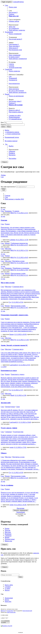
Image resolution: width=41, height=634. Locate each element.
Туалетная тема (18, 432)
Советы (11, 64)
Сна (10, 76)
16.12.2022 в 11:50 (22, 240)
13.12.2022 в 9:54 (17, 302)
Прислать (8, 601)
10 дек (3, 481)
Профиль (12, 153)
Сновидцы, (8, 69)
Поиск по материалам (16, 96)
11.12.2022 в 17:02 (20, 447)
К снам (14, 57)
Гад (10, 302)
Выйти (11, 146)
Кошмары (8, 211)
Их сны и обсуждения (16, 90)
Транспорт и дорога (17, 374)
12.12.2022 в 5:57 (17, 390)
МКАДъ (13, 213)
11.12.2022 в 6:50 (17, 472)
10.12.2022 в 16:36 (20, 505)
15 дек (3, 254)
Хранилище (9, 598)
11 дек (3, 399)
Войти (3, 126)
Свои (18, 406)
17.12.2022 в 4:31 (22, 213)
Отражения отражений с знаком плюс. (14, 315)
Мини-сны (8, 541)
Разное (7, 94)
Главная (7, 195)
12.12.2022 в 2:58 (20, 395)
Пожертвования (14, 117)
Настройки (12, 158)
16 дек (3, 216)
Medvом (3, 610)
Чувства (7, 530)
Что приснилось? (8, 187)
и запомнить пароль (12, 132)
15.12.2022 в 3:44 (22, 263)
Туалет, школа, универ (9, 428)
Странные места (17, 286)
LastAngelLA (13, 365)
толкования (14, 55)
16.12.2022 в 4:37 (22, 245)
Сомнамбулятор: (18, 2)
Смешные (8, 432)
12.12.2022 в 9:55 (24, 365)
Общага (3, 453)
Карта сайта (9, 585)
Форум (7, 590)
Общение (12, 151)
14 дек (3, 266)
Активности (13, 80)
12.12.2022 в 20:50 (20, 334)
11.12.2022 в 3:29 (22, 478)
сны (12, 26)
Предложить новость (16, 112)
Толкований (13, 78)
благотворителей (27, 610)
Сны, (6, 5)
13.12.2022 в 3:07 (22, 307)
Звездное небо (6, 403)
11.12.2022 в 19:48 (25, 422)
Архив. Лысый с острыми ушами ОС (14, 345)
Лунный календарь (15, 67)
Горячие (11, 14)
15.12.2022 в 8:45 (22, 257)
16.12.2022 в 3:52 (22, 250)
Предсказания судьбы (18, 273)
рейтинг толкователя (18, 58)
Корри (11, 334)
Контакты (12, 155)
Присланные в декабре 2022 (14, 199)
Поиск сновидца (14, 71)
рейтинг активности (17, 92)
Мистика (8, 248)
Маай (12, 395)
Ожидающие (14, 44)
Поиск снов (13, 7)
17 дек (3, 209)
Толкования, (9, 32)
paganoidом (10, 610)
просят (13, 48)
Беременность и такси (9, 370)
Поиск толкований (15, 34)
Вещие (7, 243)
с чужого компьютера (12, 134)
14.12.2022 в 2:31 (22, 275)
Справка (8, 586)
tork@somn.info (11, 612)
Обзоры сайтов (14, 21)
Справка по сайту (15, 115)
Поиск (7, 600)
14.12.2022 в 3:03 (22, 270)
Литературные (10, 406)
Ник (2, 122)
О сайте (7, 588)
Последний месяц (15, 39)
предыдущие (20, 510)
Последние (13, 12)
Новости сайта (14, 110)
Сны (6, 197)
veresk (11, 447)
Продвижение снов (15, 50)
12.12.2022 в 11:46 (22, 340)
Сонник (11, 66)
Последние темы (15, 101)
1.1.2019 (3, 367)
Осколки (4, 220)
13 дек (3, 279)
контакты (14, 89)
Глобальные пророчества (19, 243)
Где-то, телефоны (7, 485)
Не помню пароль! (11, 141)
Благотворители (14, 83)
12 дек (3, 311)
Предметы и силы (18, 261)
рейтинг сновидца (17, 30)
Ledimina (12, 240)
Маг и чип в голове (8, 282)
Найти (20, 577)
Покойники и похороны (21, 268)
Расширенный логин (12, 137)
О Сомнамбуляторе (15, 119)
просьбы (14, 46)
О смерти (16, 211)
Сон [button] (3, 176)
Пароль (3, 124)
